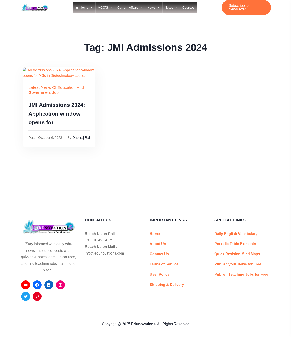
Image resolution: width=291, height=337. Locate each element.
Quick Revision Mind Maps (237, 254)
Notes (169, 7)
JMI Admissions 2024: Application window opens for (56, 113)
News (151, 7)
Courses (188, 7)
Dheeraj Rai (81, 138)
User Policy (159, 274)
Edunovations (143, 324)
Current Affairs (127, 7)
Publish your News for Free (237, 264)
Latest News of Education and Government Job (56, 90)
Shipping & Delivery (167, 285)
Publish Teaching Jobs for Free (241, 274)
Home (84, 7)
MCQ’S (103, 7)
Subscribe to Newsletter (238, 7)
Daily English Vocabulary (236, 234)
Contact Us (159, 254)
